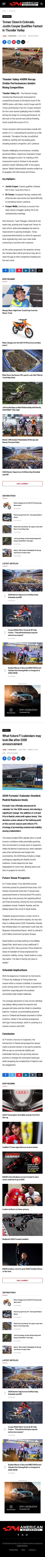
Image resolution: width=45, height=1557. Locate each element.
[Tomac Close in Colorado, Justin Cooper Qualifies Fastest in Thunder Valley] (22, 60)
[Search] (41, 3)
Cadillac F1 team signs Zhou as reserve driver (20, 1147)
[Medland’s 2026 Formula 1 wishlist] (22, 1225)
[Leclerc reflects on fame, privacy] (22, 1195)
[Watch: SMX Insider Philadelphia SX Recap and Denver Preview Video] (22, 425)
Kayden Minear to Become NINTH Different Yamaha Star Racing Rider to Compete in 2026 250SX (24, 670)
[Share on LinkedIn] (18, 42)
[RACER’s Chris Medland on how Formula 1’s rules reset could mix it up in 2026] (22, 1163)
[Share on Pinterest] (14, 42)
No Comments (34, 36)
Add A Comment (22, 484)
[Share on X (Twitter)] (9, 42)
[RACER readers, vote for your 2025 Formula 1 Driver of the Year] (22, 1254)
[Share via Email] (23, 42)
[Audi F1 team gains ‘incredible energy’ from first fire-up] (22, 1100)
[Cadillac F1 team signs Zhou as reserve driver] (22, 1133)
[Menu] (4, 3)
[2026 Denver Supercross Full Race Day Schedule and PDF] (22, 458)
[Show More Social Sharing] (28, 42)
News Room (12, 36)
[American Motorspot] (23, 3)
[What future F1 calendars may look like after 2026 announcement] (22, 777)
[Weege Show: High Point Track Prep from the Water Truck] (22, 296)
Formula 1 (6, 730)
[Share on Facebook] (4, 42)
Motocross (7, 16)
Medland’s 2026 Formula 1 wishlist (15, 1239)
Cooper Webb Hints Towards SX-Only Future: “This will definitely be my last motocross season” (23, 632)
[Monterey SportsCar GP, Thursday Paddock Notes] (7, 517)
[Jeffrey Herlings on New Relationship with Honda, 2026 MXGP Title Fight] (22, 393)
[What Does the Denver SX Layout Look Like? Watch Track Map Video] (22, 361)
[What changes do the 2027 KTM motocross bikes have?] (22, 328)
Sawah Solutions (22, 1546)
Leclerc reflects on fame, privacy (15, 1209)
